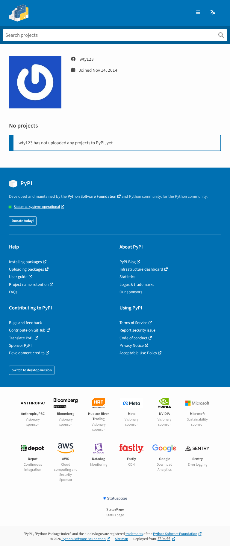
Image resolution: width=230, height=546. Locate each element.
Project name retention (29, 284)
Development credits (27, 353)
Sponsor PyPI (20, 345)
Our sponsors (130, 292)
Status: (37, 206)
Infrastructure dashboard (141, 269)
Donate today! (23, 220)
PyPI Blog (127, 262)
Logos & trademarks (136, 284)
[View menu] (198, 12)
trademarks (134, 533)
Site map (121, 539)
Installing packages (25, 262)
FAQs (13, 292)
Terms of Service (133, 323)
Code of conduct (133, 338)
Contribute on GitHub (27, 330)
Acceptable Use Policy (138, 353)
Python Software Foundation (92, 196)
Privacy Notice (131, 345)
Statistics (127, 277)
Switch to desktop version (32, 370)
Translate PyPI (21, 338)
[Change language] (213, 12)
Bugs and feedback (25, 323)
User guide (18, 277)
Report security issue (137, 330)
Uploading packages (26, 269)
